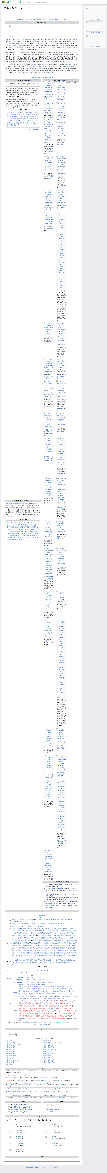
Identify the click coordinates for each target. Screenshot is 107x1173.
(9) (34, 1098)
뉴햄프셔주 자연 (37, 1024)
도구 (46, 1084)
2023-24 (10, 1084)
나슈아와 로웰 (50, 894)
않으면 (22, 45)
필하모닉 (22, 1083)
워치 (46, 1080)
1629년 (51, 54)
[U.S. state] (8, 89)
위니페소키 (61, 772)
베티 (47, 898)
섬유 (38, 67)
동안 (32, 65)
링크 (44, 1080)
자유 (13, 45)
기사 (34, 83)
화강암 (62, 45)
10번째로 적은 (14, 43)
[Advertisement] (41, 13)
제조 (41, 67)
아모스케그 (72, 67)
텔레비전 (49, 1095)
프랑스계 (35, 70)
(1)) (39, 1083)
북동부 (17, 40)
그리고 (15, 42)
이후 (53, 47)
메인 (75, 40)
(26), (63, 1095)
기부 (11, 62)
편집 (28, 1095)
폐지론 (67, 65)
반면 (54, 43)
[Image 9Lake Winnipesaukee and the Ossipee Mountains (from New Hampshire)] (48, 196)
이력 (34, 1089)
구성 (21, 85)
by (30, 1095)
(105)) (68, 1084)
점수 (72, 1098)
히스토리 (36, 1084)
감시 (39, 1089)
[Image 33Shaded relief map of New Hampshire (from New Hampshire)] (48, 737)
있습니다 (44, 72)
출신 (51, 342)
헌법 (32, 62)
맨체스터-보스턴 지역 (49, 431)
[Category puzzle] (14, 1033)
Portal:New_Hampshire (33, 1168)
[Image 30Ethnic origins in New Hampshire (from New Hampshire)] (61, 596)
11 (45, 226)
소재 (51, 460)
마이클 (12, 1083)
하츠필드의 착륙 (58, 884)
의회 (64, 98)
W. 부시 (56, 898)
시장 (51, 96)
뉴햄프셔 (8, 40)
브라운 (46, 876)
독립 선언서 (45, 60)
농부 (48, 96)
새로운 (47, 1091)
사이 (32, 56)
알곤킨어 (25, 52)
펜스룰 (52, 1084)
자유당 (60, 888)
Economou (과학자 (20, 1091)
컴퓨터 (9, 1083)
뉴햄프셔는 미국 (10, 503)
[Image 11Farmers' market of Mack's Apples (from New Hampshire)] (48, 218)
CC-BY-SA (44, 1168)
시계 (33, 1091)
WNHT (72, 901)
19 (45, 430)
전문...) (17, 107)
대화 (39, 1080)
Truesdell (28, 1089)
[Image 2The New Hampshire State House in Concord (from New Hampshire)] (61, 87)
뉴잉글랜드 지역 (24, 40)
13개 (10, 507)
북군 (45, 65)
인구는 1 (25, 43)
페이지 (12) (52, 1091)
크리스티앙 (20, 1080)
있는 (64, 96)
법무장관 (53, 919)
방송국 (58, 905)
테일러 (58, 471)
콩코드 (40, 917)
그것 (26, 47)
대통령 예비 (19, 513)
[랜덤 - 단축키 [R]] (20, 2)
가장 (64, 890)
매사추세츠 (52, 40)
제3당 (68, 890)
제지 (47, 67)
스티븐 (28, 1080)
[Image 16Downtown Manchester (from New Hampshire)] (61, 365)
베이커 (47, 458)
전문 (49, 72)
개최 (65, 47)
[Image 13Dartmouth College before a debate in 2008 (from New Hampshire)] (48, 329)
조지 (37, 1098)
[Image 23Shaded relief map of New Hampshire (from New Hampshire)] (48, 486)
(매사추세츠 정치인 (47, 1098)
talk (26, 1098)
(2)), (65, 1080)
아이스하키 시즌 (27, 1084)
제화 (44, 67)
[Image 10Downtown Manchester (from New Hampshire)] (61, 196)
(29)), (55, 1089)
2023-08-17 (10, 1089)
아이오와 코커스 (47, 47)
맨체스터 (40, 43)
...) (54, 72)
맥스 (50, 94)
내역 (42, 1080)
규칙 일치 (8, 1075)
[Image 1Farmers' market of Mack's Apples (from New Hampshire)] (48, 86)
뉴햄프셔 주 (12, 37)
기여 (58, 1080)
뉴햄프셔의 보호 (40, 970)
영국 (21, 56)
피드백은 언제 (30, 1071)
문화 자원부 (45, 1024)
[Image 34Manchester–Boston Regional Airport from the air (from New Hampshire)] (61, 735)
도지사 (36, 919)
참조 (55, 1077)
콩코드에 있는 (66, 901)
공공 (62, 506)
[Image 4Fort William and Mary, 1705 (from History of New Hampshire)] (61, 107)
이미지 (46, 94)
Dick (9, 1095)
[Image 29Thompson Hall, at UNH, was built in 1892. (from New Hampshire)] (48, 600)
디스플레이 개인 (44, 1077)
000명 (37, 65)
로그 (41, 1089)
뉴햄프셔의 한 (50, 905)
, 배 (69, 60)
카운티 (65, 54)
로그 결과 (12, 1075)
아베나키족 (16, 52)
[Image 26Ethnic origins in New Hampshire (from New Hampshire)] (61, 526)
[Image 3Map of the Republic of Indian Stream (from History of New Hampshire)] (48, 107)
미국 (34, 45)
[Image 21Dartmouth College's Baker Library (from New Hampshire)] (48, 446)
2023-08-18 (10, 1080)
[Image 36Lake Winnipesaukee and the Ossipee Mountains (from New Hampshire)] (61, 762)
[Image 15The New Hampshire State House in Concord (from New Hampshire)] (48, 365)
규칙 (13, 1071)
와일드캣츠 (19, 1084)
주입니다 (35, 40)
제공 (61, 144)
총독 (62, 842)
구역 (46, 970)
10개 (19, 89)
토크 (30, 1083)
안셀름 (58, 401)
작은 (34, 103)
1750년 (61, 509)
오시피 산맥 (62, 774)
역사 (48, 119)
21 (45, 457)
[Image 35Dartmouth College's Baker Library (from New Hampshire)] (48, 763)
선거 (37, 47)
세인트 (64, 399)
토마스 (48, 901)
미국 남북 (25, 65)
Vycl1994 (20, 1089)
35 (45, 774)
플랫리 (52, 901)
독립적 (53, 58)
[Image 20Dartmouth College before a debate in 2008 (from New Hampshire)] (61, 419)
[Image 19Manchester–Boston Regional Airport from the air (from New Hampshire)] (48, 420)
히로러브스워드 (21, 1098)
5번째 (71, 42)
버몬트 (65, 40)
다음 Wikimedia (10, 1120)
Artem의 (10, 1091)
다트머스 (48, 457)
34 (57, 745)
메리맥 (39, 68)
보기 (21, 1095)
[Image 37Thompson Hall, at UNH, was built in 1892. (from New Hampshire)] (48, 789)
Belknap (30, 94)
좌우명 (8, 45)
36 (57, 772)
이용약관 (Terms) (52, 1168)
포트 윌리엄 (61, 116)
